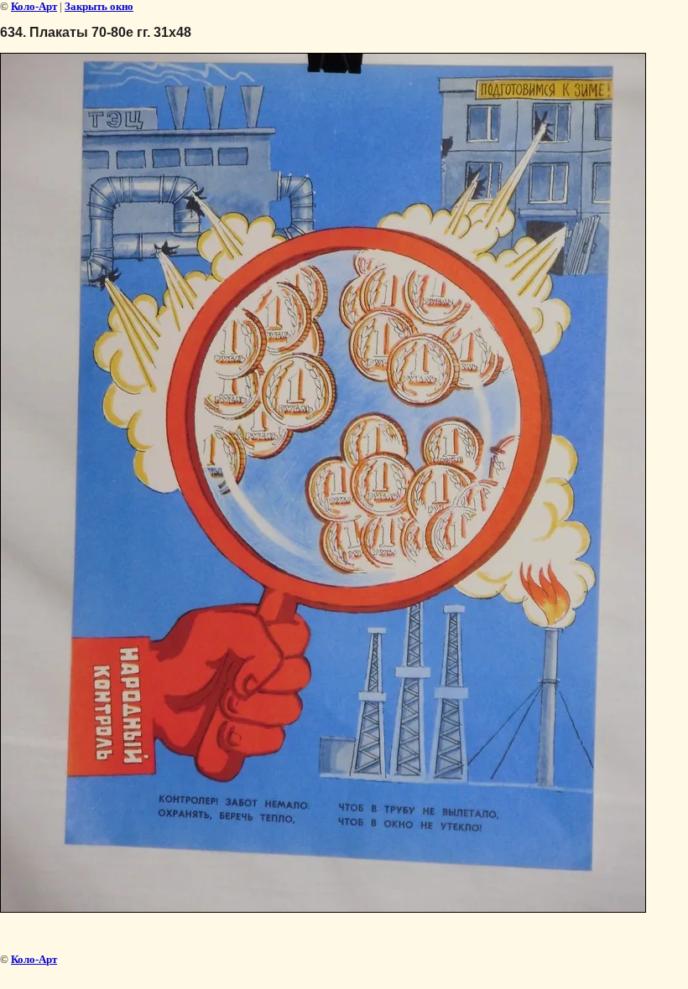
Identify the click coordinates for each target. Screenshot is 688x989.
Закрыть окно (99, 6)
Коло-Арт (34, 6)
